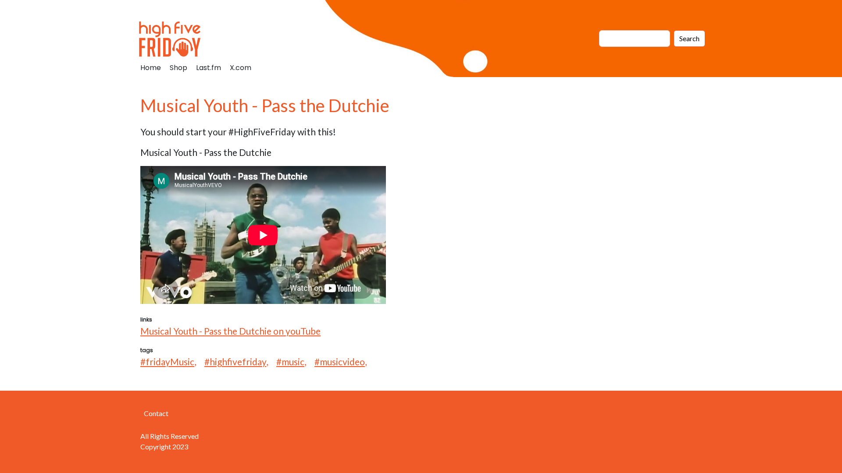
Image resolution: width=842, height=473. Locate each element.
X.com (240, 68)
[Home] (173, 38)
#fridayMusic (167, 361)
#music (290, 361)
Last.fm (208, 68)
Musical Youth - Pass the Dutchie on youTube (230, 330)
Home (150, 68)
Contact (156, 413)
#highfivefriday (235, 361)
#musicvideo (339, 361)
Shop (178, 68)
